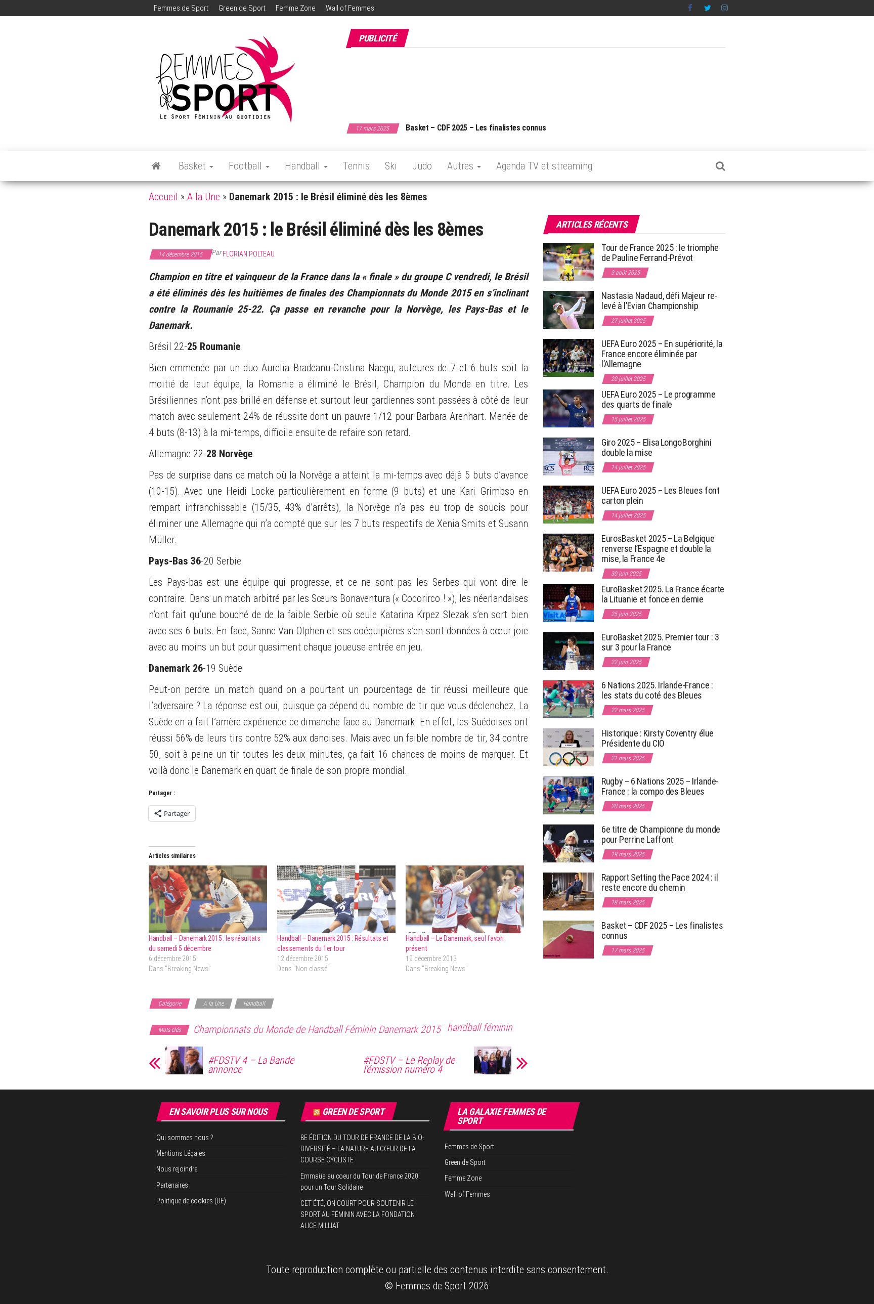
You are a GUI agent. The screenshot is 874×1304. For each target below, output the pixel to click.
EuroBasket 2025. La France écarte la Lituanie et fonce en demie (662, 594)
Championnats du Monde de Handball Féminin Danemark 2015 (317, 1029)
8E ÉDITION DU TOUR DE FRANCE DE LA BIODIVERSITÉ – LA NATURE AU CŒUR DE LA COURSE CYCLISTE (362, 1149)
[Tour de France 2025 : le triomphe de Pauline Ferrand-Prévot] (568, 261)
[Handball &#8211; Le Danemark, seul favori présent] (465, 899)
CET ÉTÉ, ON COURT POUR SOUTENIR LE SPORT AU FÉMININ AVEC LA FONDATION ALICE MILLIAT (357, 1214)
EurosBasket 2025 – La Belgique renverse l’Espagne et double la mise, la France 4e (657, 548)
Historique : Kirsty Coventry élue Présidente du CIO (657, 738)
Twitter (707, 8)
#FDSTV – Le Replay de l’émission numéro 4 (409, 1065)
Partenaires (172, 1185)
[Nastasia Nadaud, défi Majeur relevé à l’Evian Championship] (568, 309)
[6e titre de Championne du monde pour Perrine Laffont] (568, 843)
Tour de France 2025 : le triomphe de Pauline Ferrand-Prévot (660, 252)
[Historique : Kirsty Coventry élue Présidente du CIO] (568, 747)
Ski (391, 166)
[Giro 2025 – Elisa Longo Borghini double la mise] (568, 456)
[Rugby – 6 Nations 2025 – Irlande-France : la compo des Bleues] (568, 795)
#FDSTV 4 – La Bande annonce (251, 1065)
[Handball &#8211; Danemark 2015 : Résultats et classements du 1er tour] (336, 899)
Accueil (163, 197)
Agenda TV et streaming (544, 166)
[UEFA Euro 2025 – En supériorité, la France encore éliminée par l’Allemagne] (568, 357)
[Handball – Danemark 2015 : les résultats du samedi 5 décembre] (208, 899)
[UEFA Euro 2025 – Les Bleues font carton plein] (568, 504)
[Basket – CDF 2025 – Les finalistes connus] (568, 939)
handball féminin (479, 1027)
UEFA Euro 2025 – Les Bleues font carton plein (660, 495)
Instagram (724, 8)
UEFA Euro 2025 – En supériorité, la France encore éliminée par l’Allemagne (661, 353)
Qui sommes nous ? (184, 1138)
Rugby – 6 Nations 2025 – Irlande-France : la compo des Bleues (660, 786)
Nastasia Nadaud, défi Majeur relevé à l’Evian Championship (659, 300)
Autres (461, 166)
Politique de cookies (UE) (191, 1201)
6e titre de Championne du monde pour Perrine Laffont (660, 834)
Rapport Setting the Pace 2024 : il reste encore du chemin (659, 882)
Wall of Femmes (350, 8)
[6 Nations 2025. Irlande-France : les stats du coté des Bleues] (568, 699)
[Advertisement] (541, 80)
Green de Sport (242, 8)
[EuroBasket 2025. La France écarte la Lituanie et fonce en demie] (568, 602)
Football (247, 166)
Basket (193, 166)
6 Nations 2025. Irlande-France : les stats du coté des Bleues (657, 690)
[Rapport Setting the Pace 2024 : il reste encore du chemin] (568, 891)
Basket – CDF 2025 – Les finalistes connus (476, 128)
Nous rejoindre (176, 1169)
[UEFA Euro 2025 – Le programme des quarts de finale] (568, 408)
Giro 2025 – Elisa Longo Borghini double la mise (656, 447)
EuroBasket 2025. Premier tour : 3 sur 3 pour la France (660, 642)
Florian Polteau (249, 254)
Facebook (691, 8)
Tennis (356, 166)
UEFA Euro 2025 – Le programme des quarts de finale (658, 399)
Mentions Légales (180, 1153)
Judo (422, 166)
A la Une (203, 197)
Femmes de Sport (181, 8)
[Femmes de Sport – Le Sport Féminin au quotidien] (156, 166)
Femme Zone (296, 8)
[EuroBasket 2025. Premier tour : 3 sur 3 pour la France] (568, 651)
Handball (304, 166)
